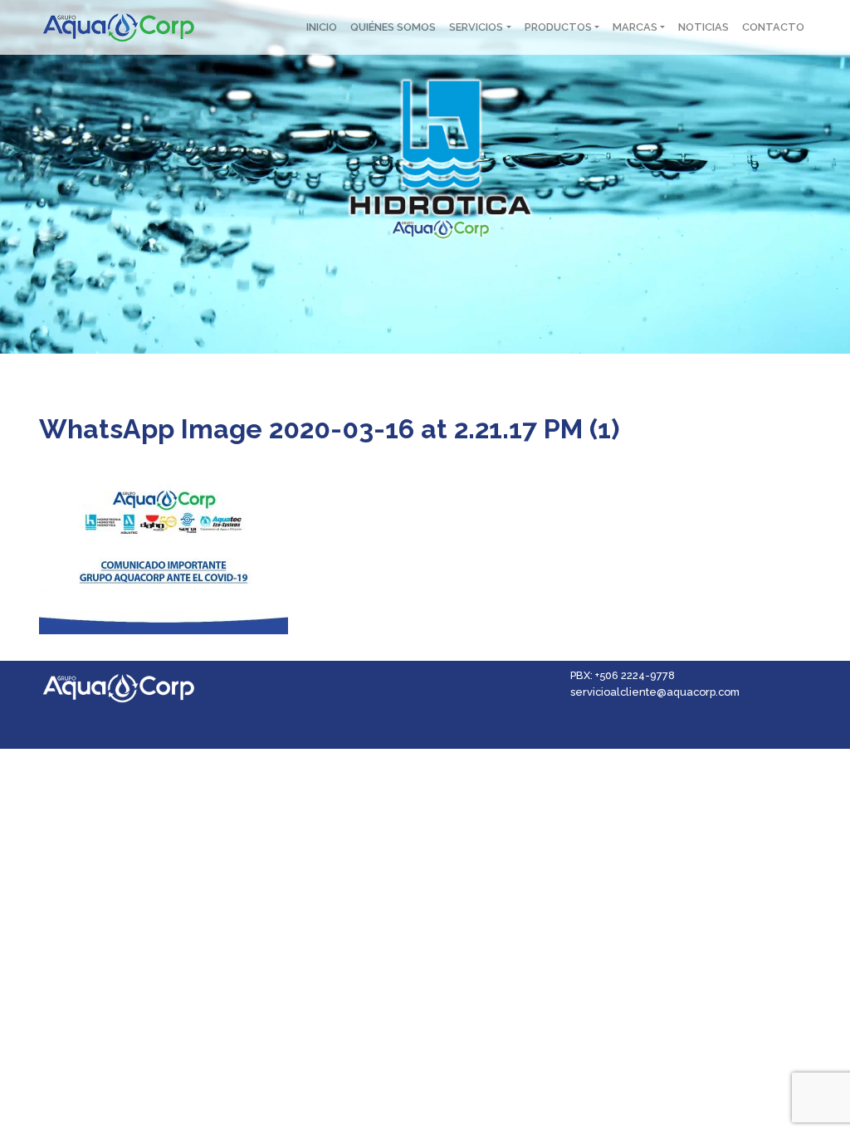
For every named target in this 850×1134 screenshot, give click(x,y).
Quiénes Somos (393, 27)
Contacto (773, 27)
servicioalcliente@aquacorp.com (655, 692)
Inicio (321, 27)
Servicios (476, 27)
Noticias (703, 27)
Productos (558, 27)
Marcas (635, 27)
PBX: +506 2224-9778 (622, 675)
